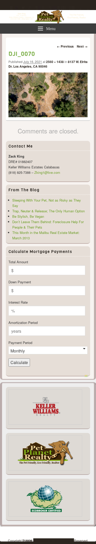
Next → (82, 46)
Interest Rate (18, 302)
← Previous (65, 46)
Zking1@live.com (47, 172)
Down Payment (19, 281)
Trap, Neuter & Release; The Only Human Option (48, 210)
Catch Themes (63, 540)
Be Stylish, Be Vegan (28, 216)
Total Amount (18, 261)
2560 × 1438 (55, 61)
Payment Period (20, 342)
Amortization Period (23, 322)
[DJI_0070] (48, 116)
